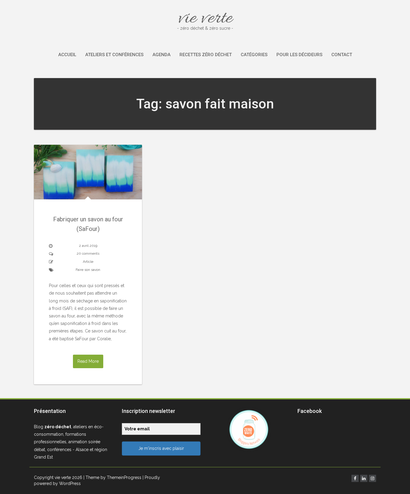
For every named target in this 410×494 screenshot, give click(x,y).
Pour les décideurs (299, 54)
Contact (341, 54)
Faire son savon (88, 270)
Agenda (161, 54)
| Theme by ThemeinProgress (112, 477)
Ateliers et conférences (114, 54)
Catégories (254, 54)
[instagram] (372, 478)
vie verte (205, 18)
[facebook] (355, 478)
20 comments (88, 253)
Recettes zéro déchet (205, 54)
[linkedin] (363, 478)
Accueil (67, 54)
